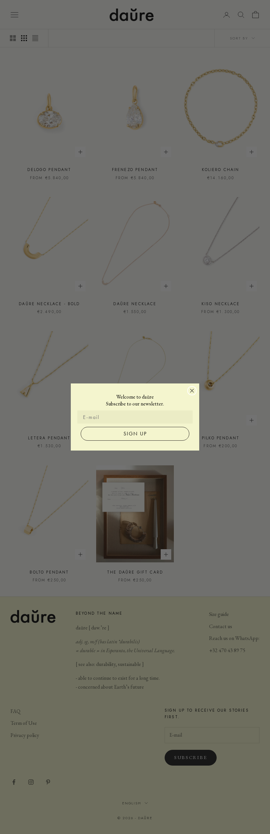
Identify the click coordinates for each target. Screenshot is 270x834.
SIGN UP (135, 433)
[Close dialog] (192, 391)
